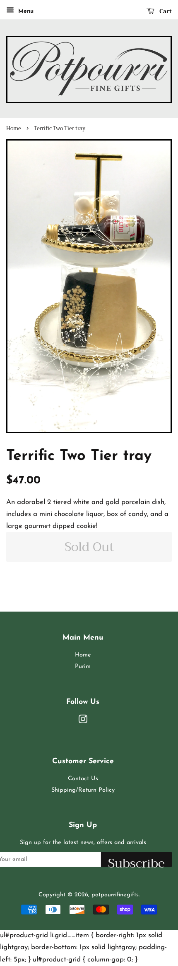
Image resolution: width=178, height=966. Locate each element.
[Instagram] (82, 721)
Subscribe (136, 860)
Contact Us (83, 779)
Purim (83, 667)
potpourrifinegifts (115, 895)
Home (13, 128)
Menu (25, 11)
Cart (165, 11)
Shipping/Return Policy (83, 790)
